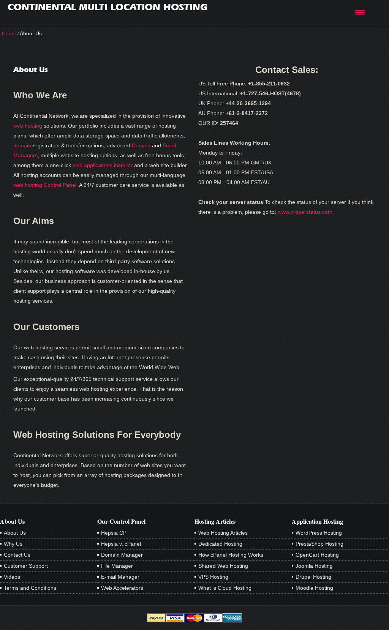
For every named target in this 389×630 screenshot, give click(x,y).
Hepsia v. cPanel (121, 544)
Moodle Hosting (314, 588)
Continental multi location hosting (107, 7)
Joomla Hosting (314, 566)
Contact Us (17, 555)
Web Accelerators (122, 588)
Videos (12, 577)
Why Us (13, 544)
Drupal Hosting (313, 577)
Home (9, 33)
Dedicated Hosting (220, 544)
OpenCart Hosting (317, 555)
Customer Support (26, 566)
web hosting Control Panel (44, 185)
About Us (15, 533)
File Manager (117, 566)
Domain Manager (122, 555)
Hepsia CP (114, 533)
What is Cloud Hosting (224, 588)
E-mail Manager (120, 577)
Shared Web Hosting (223, 566)
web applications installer (103, 165)
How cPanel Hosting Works (230, 555)
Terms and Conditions (30, 588)
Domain (141, 145)
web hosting (27, 126)
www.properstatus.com (305, 212)
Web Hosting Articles (223, 533)
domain (22, 145)
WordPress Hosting (319, 533)
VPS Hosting (213, 577)
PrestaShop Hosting (319, 544)
